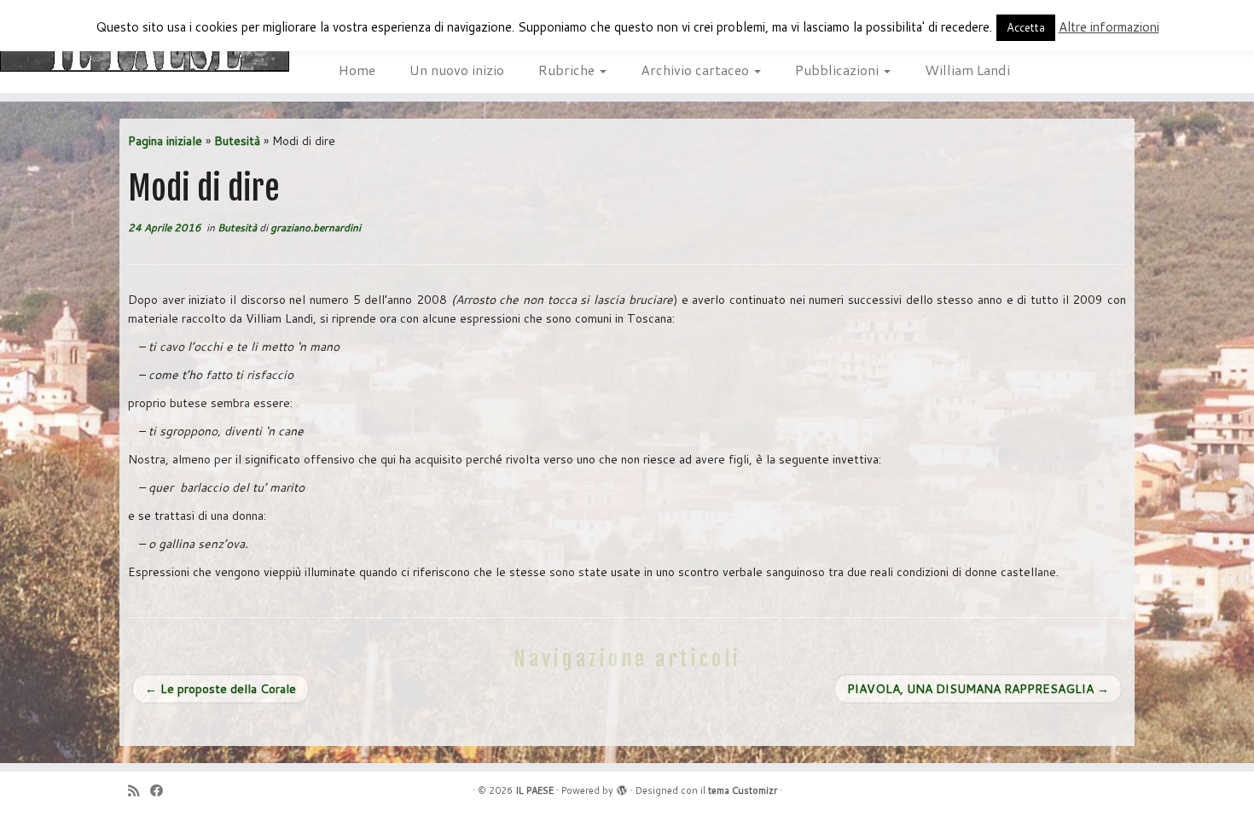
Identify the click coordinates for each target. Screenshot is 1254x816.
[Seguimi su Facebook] (162, 791)
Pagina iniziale (165, 140)
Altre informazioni (1109, 27)
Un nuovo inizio (456, 69)
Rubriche (568, 69)
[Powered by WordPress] (622, 787)
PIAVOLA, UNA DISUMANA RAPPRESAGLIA (978, 688)
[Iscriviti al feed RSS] (139, 791)
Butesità (237, 140)
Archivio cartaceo (696, 69)
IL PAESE (534, 790)
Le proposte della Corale (220, 688)
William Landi (967, 69)
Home (357, 69)
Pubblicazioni (838, 69)
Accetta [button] (1026, 27)
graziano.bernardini (315, 227)
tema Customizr (742, 790)
